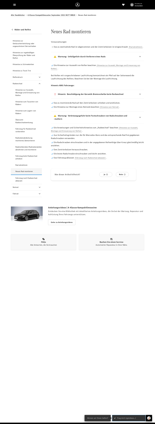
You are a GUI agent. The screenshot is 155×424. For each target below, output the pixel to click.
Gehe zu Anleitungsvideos (62, 222)
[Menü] (14, 5)
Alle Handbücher (18, 15)
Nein (121, 174)
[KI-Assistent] (149, 418)
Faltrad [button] (15, 193)
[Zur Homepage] (78, 4)
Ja (104, 174)
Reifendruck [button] (18, 77)
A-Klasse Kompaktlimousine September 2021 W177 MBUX (51, 15)
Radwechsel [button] (17, 83)
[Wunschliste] (123, 5)
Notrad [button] (15, 187)
